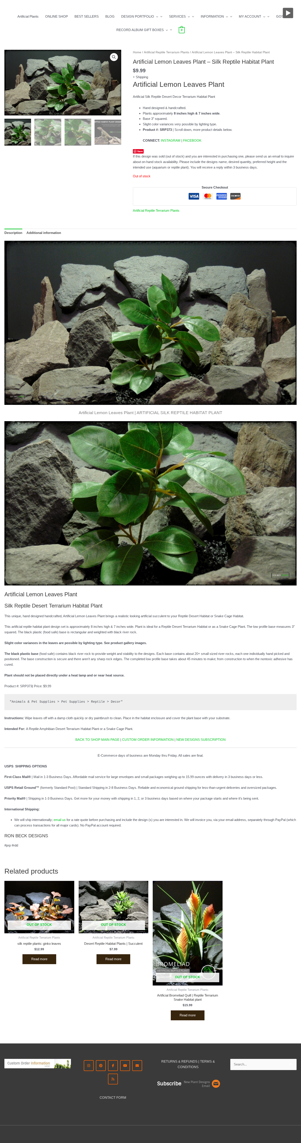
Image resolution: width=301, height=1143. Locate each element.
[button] (156, 16)
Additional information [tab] (43, 233)
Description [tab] (13, 233)
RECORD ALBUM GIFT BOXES (140, 30)
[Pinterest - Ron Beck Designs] (101, 1065)
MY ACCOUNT (250, 16)
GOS (280, 16)
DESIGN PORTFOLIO (137, 16)
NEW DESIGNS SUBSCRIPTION (201, 739)
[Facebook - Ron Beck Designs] (113, 1065)
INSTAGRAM (170, 140)
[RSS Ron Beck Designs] (113, 1079)
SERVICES (177, 16)
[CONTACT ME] (137, 1065)
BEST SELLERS (86, 16)
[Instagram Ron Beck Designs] (89, 1065)
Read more (39, 959)
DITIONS (192, 1067)
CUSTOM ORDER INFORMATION (148, 739)
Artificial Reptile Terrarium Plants (166, 52)
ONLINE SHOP (56, 16)
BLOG (110, 16)
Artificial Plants (28, 16)
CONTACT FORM (113, 1097)
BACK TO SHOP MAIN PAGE (97, 739)
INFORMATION (212, 16)
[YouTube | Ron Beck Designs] (125, 1065)
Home (137, 52)
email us (60, 820)
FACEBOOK (192, 140)
